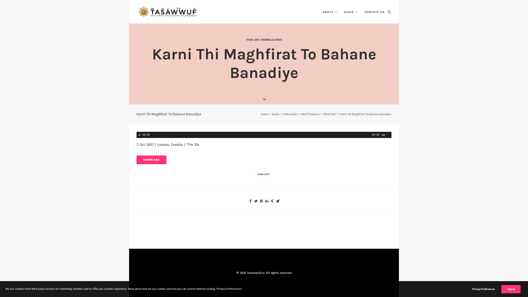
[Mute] (383, 135)
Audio (349, 12)
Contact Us (374, 12)
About (328, 12)
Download (151, 159)
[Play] (139, 135)
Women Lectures (271, 39)
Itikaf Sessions (310, 114)
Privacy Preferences (483, 289)
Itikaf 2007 (253, 39)
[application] (264, 135)
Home (265, 114)
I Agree (511, 289)
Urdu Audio (290, 114)
